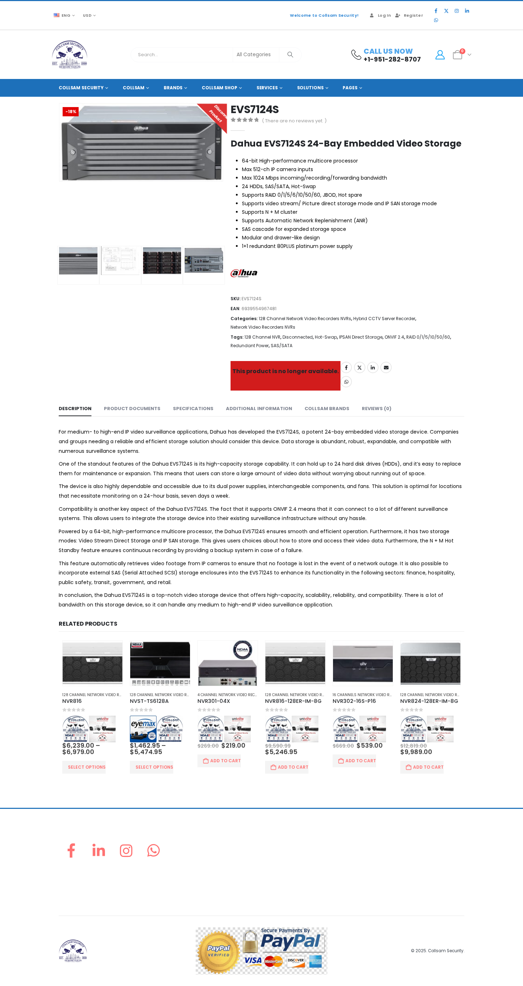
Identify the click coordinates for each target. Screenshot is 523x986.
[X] (446, 10)
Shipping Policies (387, 858)
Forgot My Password (288, 849)
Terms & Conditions (390, 883)
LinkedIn (373, 367)
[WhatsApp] (435, 20)
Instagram (126, 850)
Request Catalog (284, 883)
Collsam (133, 88)
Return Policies (385, 841)
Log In (384, 15)
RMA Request (280, 866)
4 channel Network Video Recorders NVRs (238, 695)
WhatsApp (346, 381)
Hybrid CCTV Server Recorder (384, 319)
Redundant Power (250, 346)
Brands (173, 88)
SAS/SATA (281, 346)
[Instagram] (456, 10)
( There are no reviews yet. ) (294, 120)
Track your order (284, 875)
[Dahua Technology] (246, 275)
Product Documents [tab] (132, 408)
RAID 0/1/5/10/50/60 (428, 337)
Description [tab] (75, 408)
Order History (280, 858)
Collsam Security (81, 88)
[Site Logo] (70, 54)
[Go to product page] (92, 663)
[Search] (290, 55)
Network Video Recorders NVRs (263, 327)
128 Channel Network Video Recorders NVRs (305, 319)
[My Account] (439, 54)
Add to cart (225, 761)
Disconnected (297, 337)
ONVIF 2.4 (394, 337)
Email (386, 367)
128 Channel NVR (262, 337)
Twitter (359, 367)
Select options (87, 767)
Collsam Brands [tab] (327, 408)
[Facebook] (435, 10)
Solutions (310, 88)
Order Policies (384, 849)
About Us (275, 841)
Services (267, 88)
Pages (350, 88)
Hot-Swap (326, 337)
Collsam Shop (219, 88)
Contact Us (277, 892)
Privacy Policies (386, 875)
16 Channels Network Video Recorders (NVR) (377, 695)
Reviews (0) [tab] (376, 408)
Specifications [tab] (193, 408)
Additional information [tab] (259, 408)
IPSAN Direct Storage (360, 337)
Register (413, 15)
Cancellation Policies (392, 866)
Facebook (346, 367)
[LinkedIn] (466, 10)
